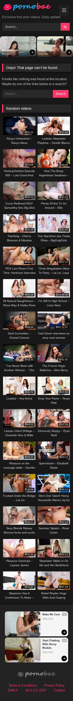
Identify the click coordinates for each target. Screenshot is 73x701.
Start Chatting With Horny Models (51, 644)
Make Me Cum (10, 50)
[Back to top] (60, 689)
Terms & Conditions (23, 685)
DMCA (13, 690)
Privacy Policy (54, 685)
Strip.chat (6, 54)
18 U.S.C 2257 (35, 690)
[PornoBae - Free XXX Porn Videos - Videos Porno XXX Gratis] (30, 8)
